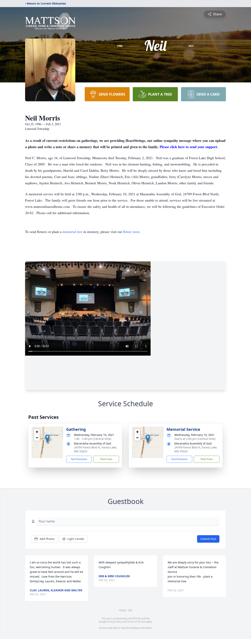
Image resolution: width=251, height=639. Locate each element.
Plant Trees (106, 459)
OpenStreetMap (129, 628)
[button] (47, 438)
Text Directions (79, 459)
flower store (131, 231)
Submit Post (208, 539)
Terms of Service (136, 621)
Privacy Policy (114, 621)
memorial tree (72, 231)
